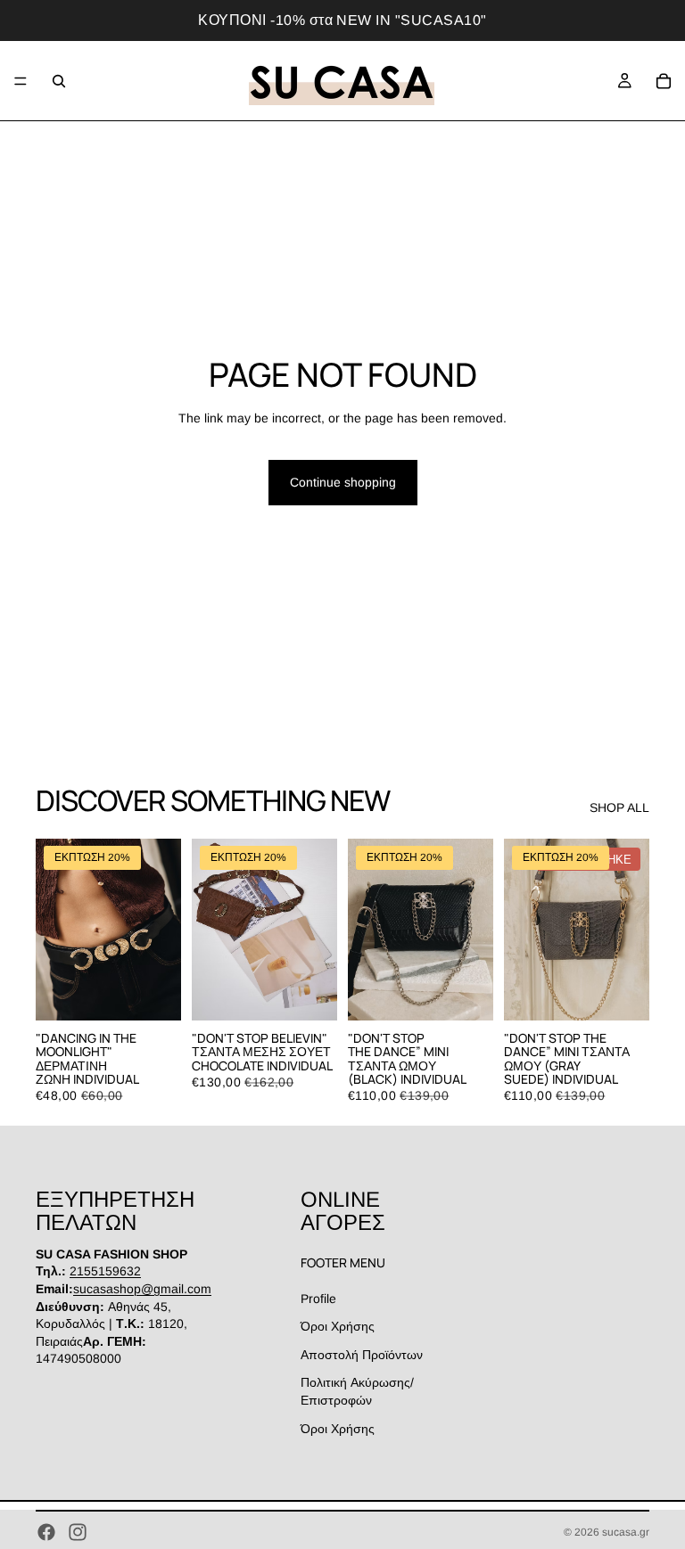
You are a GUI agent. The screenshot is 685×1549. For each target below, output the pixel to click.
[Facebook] (46, 1532)
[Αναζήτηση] (58, 81)
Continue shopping (343, 482)
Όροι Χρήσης (338, 1326)
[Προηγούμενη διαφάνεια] (55, 929)
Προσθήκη (168, 992)
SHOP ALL (619, 807)
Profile (318, 1298)
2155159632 (105, 1271)
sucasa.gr (625, 1532)
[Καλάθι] (663, 81)
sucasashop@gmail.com (142, 1289)
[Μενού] (20, 81)
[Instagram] (77, 1532)
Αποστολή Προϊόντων (362, 1355)
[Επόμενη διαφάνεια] (161, 929)
